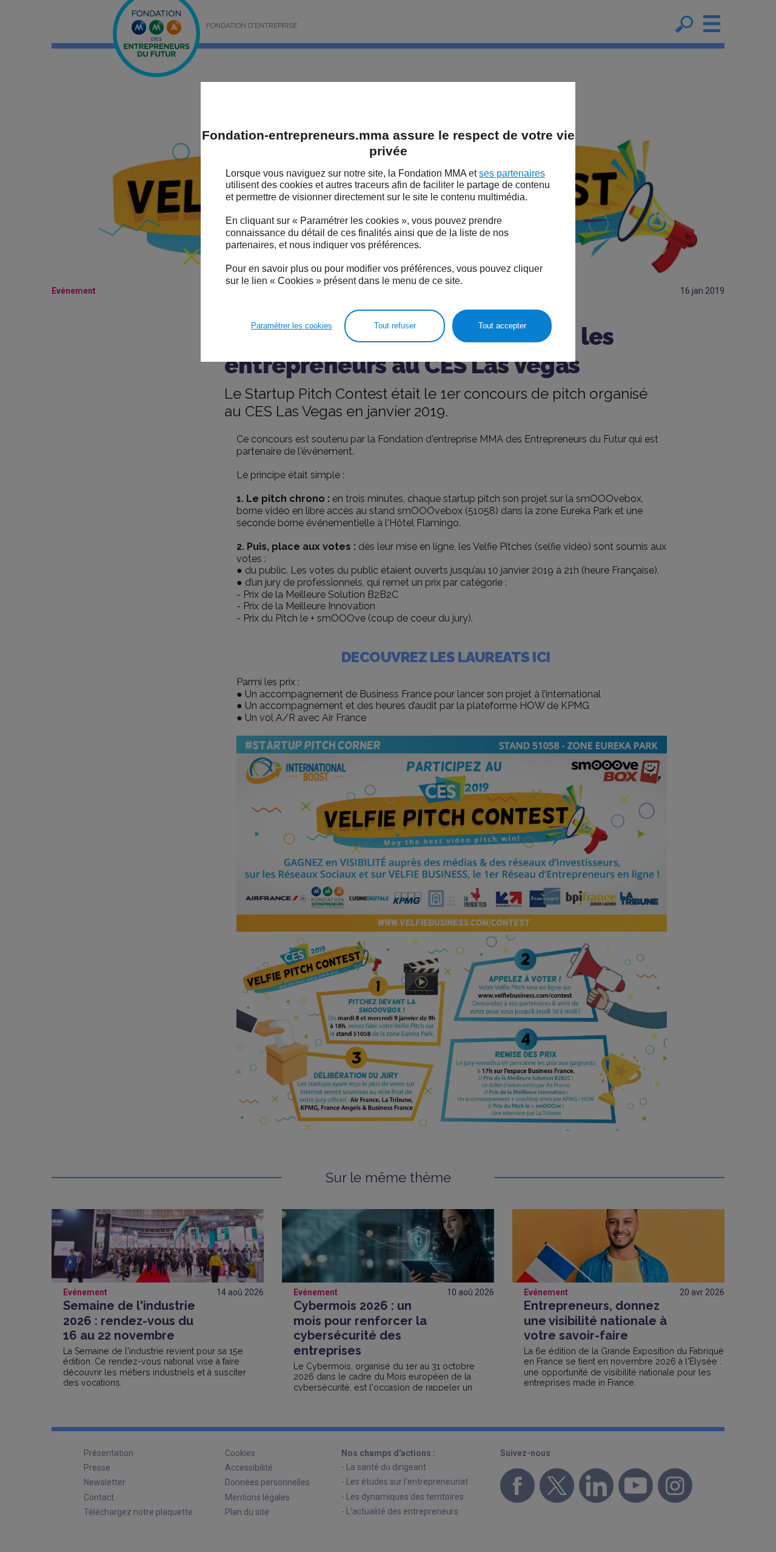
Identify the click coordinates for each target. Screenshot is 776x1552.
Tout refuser (395, 325)
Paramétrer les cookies (291, 325)
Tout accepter (502, 325)
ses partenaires (512, 173)
